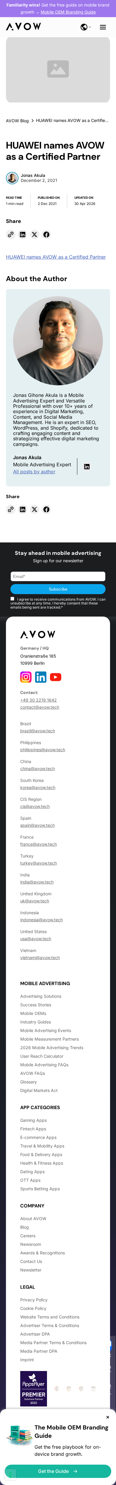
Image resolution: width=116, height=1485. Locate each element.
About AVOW (33, 1218)
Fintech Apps (33, 1128)
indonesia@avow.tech (41, 919)
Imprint (27, 1359)
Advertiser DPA (35, 1333)
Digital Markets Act (39, 1090)
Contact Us (31, 1261)
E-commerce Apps (38, 1137)
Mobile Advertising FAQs (44, 1064)
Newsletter (30, 1269)
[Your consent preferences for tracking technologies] (10, 1474)
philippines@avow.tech (42, 749)
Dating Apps (32, 1171)
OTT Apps (30, 1180)
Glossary (28, 1081)
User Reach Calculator (41, 1056)
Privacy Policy (34, 1299)
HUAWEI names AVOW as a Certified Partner (56, 257)
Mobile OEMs (33, 1013)
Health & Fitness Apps (41, 1162)
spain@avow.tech (37, 825)
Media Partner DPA (38, 1351)
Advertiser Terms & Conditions (49, 1325)
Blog (24, 1227)
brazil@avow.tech (37, 730)
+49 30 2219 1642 (38, 699)
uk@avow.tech (34, 900)
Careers (27, 1235)
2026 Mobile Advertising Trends (51, 1047)
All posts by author (34, 472)
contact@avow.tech (39, 707)
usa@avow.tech (35, 938)
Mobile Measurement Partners (49, 1038)
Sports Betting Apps (40, 1188)
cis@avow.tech (35, 806)
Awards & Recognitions (42, 1252)
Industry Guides (35, 1021)
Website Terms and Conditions (49, 1316)
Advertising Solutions (40, 996)
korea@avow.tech (37, 787)
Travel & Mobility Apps (42, 1145)
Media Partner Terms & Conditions (53, 1342)
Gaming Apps (33, 1120)
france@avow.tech (38, 844)
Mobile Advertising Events (45, 1030)
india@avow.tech (37, 881)
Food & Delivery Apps (41, 1154)
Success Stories (35, 1004)
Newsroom (30, 1244)
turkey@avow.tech (38, 862)
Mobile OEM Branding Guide (68, 11)
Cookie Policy (33, 1308)
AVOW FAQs (32, 1073)
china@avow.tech (37, 768)
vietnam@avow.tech (40, 957)
